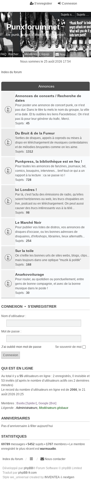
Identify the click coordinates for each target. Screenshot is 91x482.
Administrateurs (26, 408)
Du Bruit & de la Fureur (35, 133)
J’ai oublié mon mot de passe (21, 347)
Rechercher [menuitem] (15, 54)
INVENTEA (52, 477)
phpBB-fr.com (27, 472)
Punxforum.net (33, 27)
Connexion (11, 306)
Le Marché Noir (28, 222)
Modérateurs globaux (53, 408)
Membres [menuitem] (30, 54)
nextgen (68, 477)
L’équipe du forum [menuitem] (46, 54)
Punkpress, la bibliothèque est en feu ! (48, 161)
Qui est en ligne (17, 368)
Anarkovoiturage (29, 274)
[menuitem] (62, 54)
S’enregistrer (42, 306)
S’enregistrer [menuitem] (43, 3)
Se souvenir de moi (68, 347)
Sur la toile (24, 251)
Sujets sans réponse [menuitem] (68, 14)
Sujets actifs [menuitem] (84, 14)
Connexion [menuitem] (69, 3)
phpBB (28, 468)
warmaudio (48, 448)
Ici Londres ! (26, 190)
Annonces (46, 86)
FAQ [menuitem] (3, 54)
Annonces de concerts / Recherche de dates (48, 98)
